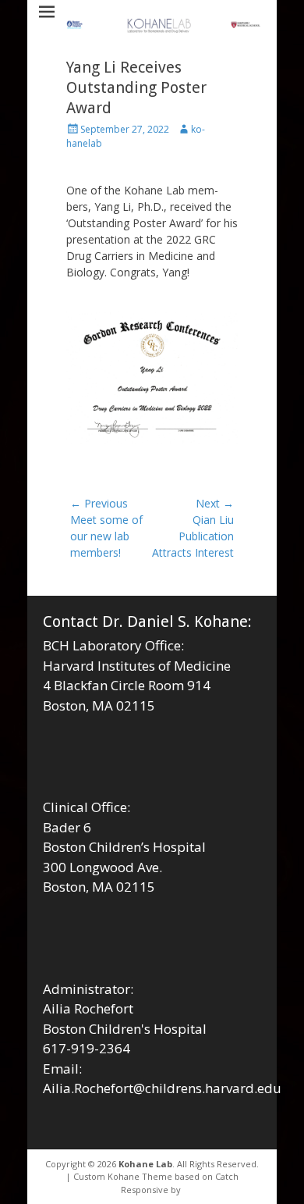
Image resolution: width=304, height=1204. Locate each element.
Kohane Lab (145, 1164)
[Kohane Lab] (163, 26)
